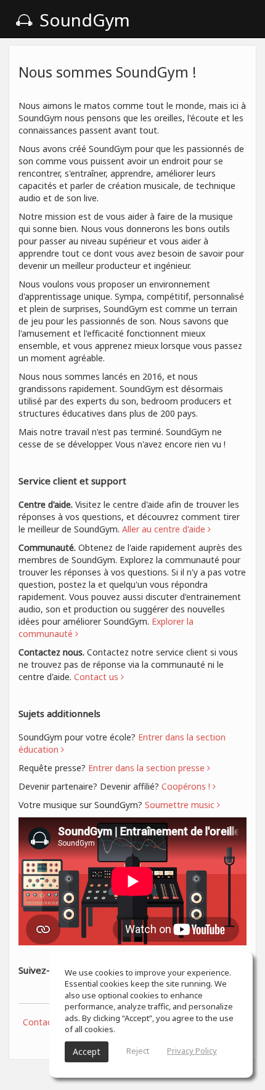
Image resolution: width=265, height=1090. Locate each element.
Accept (86, 1051)
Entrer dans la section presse (147, 768)
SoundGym (82, 19)
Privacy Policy (192, 1050)
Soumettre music (181, 805)
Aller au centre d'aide (165, 529)
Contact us (45, 1022)
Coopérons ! (187, 786)
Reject (137, 1050)
